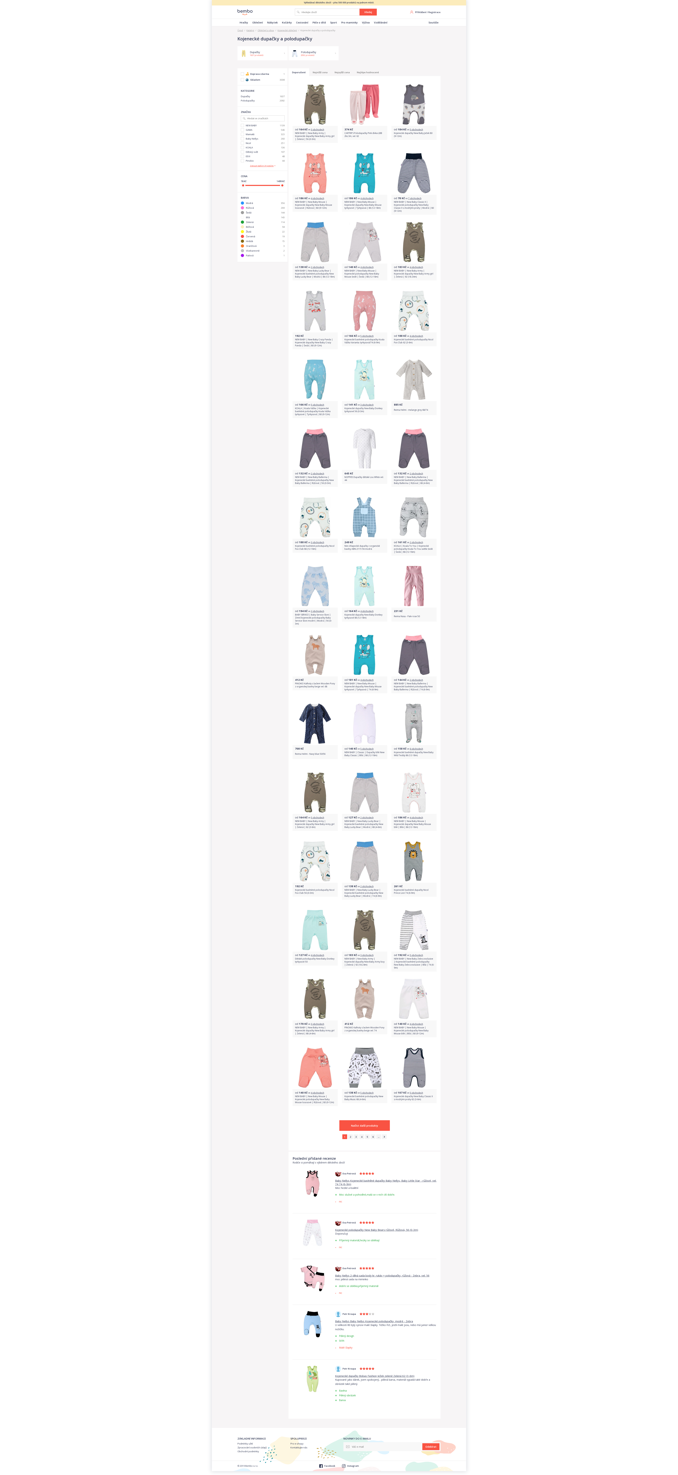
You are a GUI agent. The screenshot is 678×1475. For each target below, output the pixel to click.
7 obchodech (414, 198)
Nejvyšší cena (342, 72)
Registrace (434, 12)
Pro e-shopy (297, 1443)
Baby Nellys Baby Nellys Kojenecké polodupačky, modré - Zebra (374, 1321)
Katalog (250, 30)
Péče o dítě (319, 22)
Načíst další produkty (364, 1125)
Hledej (368, 12)
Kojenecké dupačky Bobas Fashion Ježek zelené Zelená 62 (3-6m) (374, 1376)
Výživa (366, 22)
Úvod (240, 30)
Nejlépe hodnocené (368, 72)
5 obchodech (416, 129)
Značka (246, 112)
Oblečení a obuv (266, 30)
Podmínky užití (245, 1443)
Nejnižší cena (320, 72)
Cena (244, 176)
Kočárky (287, 22)
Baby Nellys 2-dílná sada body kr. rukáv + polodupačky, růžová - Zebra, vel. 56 (382, 1275)
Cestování (302, 22)
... (378, 1136)
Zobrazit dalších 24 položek (262, 166)
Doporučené (299, 72)
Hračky (244, 22)
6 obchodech (416, 748)
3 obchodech (317, 129)
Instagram (353, 1465)
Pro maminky (349, 22)
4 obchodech (317, 198)
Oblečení (257, 22)
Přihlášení (420, 12)
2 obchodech (317, 267)
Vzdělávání (380, 22)
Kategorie (248, 90)
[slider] (243, 185)
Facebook (329, 1465)
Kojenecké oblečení (287, 30)
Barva (245, 197)
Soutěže (433, 22)
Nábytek (272, 22)
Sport (333, 22)
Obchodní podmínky (248, 1451)
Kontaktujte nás (298, 1447)
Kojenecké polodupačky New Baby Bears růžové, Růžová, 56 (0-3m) (376, 1230)
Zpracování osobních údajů (252, 1447)
